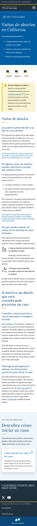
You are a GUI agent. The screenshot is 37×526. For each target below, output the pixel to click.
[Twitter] (3, 498)
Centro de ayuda (23, 388)
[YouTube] (9, 498)
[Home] (16, 7)
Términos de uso (7, 514)
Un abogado (12, 399)
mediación (9, 324)
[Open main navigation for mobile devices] (34, 8)
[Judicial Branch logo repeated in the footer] (18, 503)
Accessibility (6, 508)
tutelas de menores (14, 94)
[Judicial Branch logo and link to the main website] (18, 2)
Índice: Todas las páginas (15, 17)
